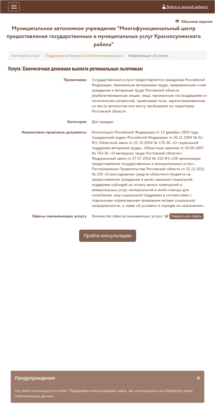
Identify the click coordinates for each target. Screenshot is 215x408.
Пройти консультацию (108, 235)
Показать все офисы (186, 216)
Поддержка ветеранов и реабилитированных (83, 55)
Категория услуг (25, 55)
